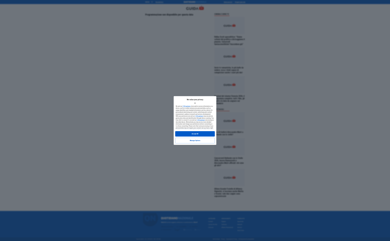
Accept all (195, 134)
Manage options (195, 140)
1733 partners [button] (187, 106)
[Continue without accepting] (195, 103)
